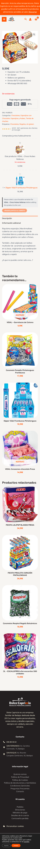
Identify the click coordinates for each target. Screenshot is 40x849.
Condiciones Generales (20, 785)
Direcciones (20, 809)
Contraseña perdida (20, 818)
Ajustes (6, 845)
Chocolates (15, 115)
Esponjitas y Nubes (18, 118)
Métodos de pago (20, 812)
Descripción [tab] (7, 218)
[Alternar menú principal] (4, 19)
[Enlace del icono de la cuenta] (30, 19)
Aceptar (16, 845)
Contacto (20, 791)
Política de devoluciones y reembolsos (20, 783)
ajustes (26, 842)
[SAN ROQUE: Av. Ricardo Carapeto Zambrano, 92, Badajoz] (18, 754)
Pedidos (20, 807)
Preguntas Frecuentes (20, 788)
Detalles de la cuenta (20, 815)
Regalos (23, 124)
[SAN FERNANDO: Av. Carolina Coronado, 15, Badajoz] (18, 747)
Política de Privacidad (20, 777)
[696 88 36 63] (9, 742)
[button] (25, 19)
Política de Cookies (20, 780)
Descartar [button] (33, 12)
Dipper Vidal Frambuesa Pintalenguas (21, 187)
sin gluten (30, 124)
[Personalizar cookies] (13, 826)
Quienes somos (20, 774)
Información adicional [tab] (11, 223)
